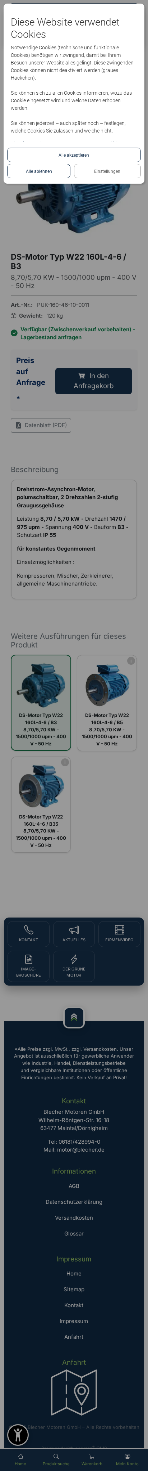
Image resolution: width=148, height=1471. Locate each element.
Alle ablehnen (39, 171)
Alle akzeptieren (74, 155)
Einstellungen (107, 171)
